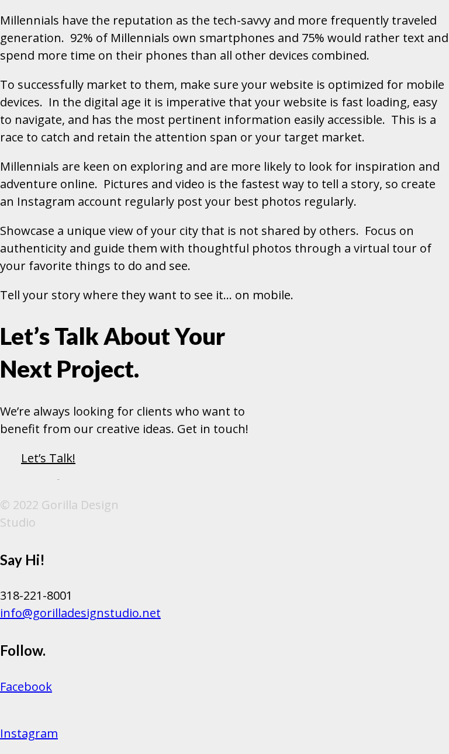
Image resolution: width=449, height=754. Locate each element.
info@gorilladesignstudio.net (80, 613)
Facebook (26, 686)
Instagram (29, 733)
